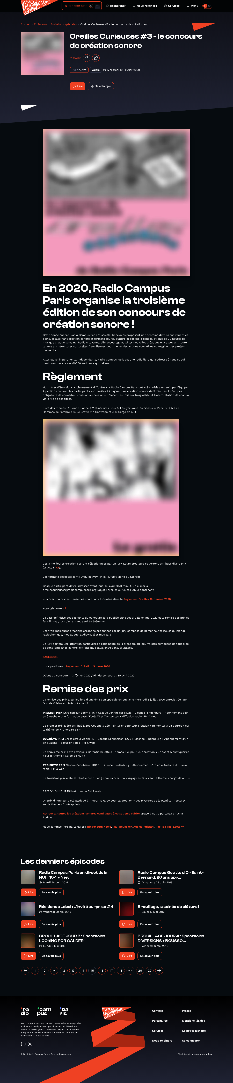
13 (73, 970)
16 (101, 970)
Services (174, 5)
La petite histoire (194, 1030)
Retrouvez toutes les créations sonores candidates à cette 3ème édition (92, 813)
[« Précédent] (25, 970)
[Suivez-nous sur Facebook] (23, 1044)
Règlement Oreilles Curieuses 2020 (147, 599)
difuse (209, 1054)
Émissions (40, 24)
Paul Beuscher (122, 826)
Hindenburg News (99, 826)
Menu (194, 5)
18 (120, 970)
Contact (157, 1010)
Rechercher (118, 5)
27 (149, 970)
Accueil (25, 24)
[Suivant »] (159, 970)
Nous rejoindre (147, 5)
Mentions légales (193, 1020)
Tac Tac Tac (163, 826)
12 (63, 970)
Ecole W (178, 826)
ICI (57, 567)
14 (82, 970)
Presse (186, 1010)
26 (140, 970)
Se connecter (191, 1040)
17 (111, 970)
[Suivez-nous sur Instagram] (30, 1044)
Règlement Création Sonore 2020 (87, 666)
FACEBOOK (50, 657)
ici (64, 608)
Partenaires (160, 1020)
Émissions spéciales (64, 24)
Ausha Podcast (143, 826)
